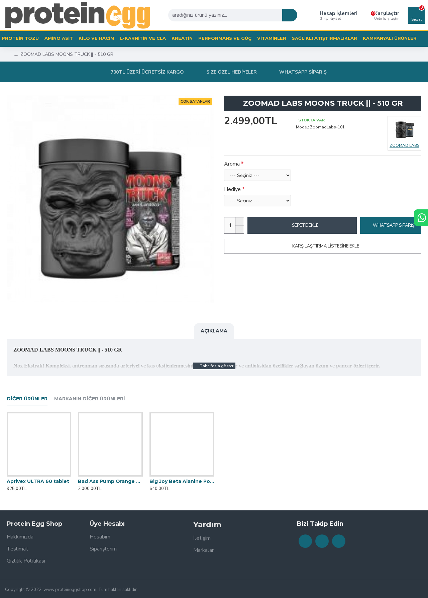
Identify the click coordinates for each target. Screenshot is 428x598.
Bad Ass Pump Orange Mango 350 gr (110, 481)
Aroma (232, 164)
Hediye (232, 189)
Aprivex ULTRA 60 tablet (38, 481)
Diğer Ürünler (27, 399)
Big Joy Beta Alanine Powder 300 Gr (181, 481)
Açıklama (214, 331)
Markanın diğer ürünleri (89, 399)
